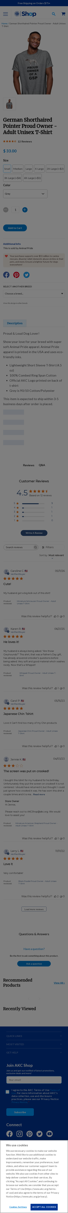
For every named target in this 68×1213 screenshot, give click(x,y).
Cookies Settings (18, 1207)
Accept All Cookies (44, 1207)
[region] (34, 1176)
